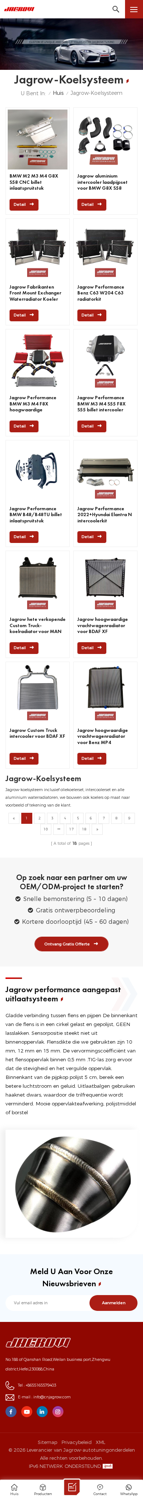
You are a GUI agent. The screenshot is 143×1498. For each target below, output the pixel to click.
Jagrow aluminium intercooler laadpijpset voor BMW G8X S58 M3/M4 (102, 182)
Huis (58, 93)
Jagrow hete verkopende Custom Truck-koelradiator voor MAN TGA (38, 625)
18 (84, 829)
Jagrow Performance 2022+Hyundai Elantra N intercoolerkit (104, 515)
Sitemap (47, 1442)
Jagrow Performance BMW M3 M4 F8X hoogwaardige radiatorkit (33, 404)
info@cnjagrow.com (52, 1397)
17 (71, 829)
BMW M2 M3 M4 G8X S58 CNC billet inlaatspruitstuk (34, 182)
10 (46, 829)
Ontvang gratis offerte (67, 944)
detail (20, 204)
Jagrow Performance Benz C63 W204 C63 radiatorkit (100, 293)
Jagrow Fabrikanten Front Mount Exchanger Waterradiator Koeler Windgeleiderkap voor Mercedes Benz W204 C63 (35, 293)
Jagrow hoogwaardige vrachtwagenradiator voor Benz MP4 (102, 736)
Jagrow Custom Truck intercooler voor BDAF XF (37, 733)
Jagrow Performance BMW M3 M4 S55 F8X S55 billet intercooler (101, 404)
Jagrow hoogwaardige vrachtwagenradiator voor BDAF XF (102, 625)
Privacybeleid (77, 1442)
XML (100, 1442)
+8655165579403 (41, 1385)
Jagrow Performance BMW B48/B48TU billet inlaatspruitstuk (36, 515)
